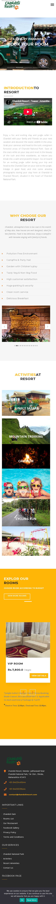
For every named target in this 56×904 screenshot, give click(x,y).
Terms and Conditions (13, 837)
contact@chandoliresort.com (23, 794)
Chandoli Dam (9, 814)
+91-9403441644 (17, 782)
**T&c (43, 700)
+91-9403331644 (17, 789)
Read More (31, 900)
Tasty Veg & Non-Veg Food (22, 273)
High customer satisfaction (22, 279)
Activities (7, 858)
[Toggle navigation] (52, 4)
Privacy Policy (9, 832)
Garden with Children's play (22, 266)
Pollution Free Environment (22, 253)
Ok (22, 900)
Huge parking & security (20, 285)
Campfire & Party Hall (19, 260)
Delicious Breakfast (18, 298)
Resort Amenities (11, 863)
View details (39, 675)
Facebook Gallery (11, 827)
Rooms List (8, 818)
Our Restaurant (10, 823)
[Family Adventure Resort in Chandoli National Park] (15, 4)
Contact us (8, 867)
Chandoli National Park (13, 854)
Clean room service (17, 292)
